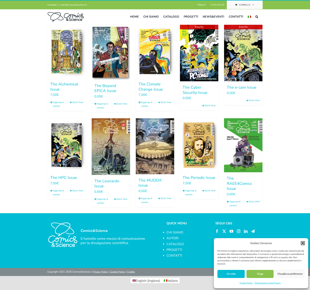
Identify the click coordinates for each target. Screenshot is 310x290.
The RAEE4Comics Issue (239, 183)
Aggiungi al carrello (58, 104)
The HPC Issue (63, 177)
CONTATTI (174, 255)
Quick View (77, 102)
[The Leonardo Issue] (111, 146)
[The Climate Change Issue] (155, 51)
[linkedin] (246, 231)
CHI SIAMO (174, 232)
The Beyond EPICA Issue (105, 88)
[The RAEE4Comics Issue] (243, 145)
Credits (131, 271)
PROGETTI (174, 250)
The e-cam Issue (241, 87)
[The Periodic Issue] (199, 145)
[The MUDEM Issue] (155, 146)
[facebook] (217, 231)
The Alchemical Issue (64, 86)
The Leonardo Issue (106, 183)
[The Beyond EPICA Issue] (111, 52)
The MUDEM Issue (149, 183)
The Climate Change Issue (150, 86)
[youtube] (231, 231)
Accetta (231, 273)
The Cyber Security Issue (195, 90)
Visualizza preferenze (290, 273)
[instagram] (238, 231)
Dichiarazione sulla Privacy (268, 283)
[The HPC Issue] (67, 145)
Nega (260, 273)
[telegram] (253, 231)
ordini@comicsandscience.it (73, 4)
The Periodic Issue (199, 177)
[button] (303, 243)
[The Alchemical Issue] (67, 51)
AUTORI (172, 238)
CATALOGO (175, 244)
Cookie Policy (246, 283)
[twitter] (224, 231)
